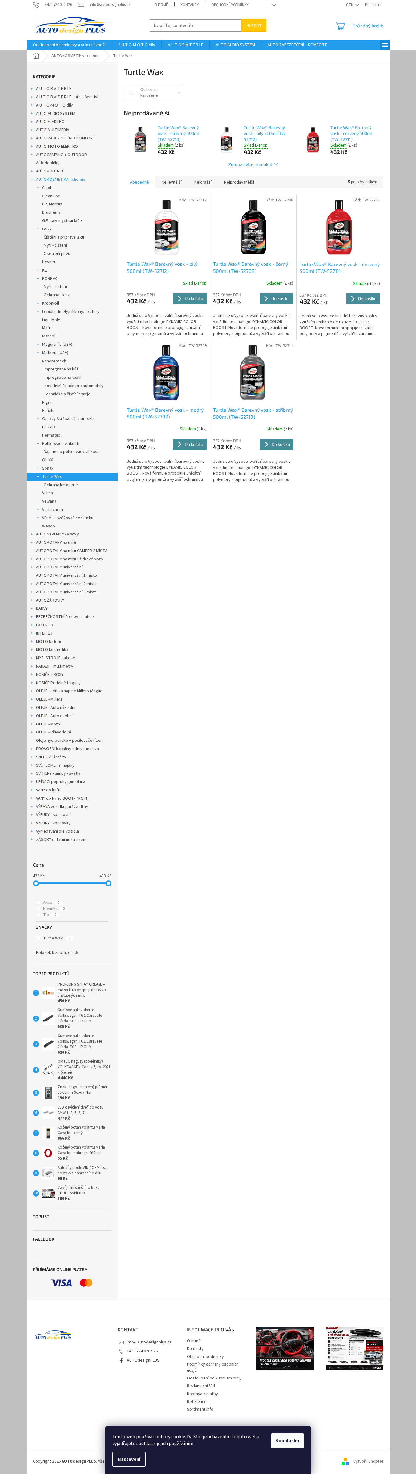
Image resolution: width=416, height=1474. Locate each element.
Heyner (48, 262)
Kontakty (189, 5)
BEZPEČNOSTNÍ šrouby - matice (65, 617)
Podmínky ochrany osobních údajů (213, 1367)
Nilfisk (47, 410)
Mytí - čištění (55, 245)
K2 (44, 270)
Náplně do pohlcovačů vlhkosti (72, 452)
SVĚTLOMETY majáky (55, 765)
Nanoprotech (54, 361)
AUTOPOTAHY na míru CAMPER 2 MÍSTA (71, 551)
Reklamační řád (201, 1386)
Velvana (49, 501)
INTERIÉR (44, 633)
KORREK (49, 279)
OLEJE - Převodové (53, 732)
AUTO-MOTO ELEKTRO (57, 146)
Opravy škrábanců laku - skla (68, 419)
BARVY (42, 608)
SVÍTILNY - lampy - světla (58, 773)
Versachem (52, 510)
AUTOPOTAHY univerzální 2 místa (66, 584)
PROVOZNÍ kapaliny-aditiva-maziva (67, 749)
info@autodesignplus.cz (149, 1342)
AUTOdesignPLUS (143, 1360)
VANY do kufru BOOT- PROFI (61, 798)
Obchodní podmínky (230, 5)
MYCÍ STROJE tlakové (55, 658)
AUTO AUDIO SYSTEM (55, 114)
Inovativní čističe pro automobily (73, 386)
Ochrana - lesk (57, 295)
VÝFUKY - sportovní (53, 815)
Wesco (48, 526)
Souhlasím (287, 1440)
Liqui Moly (51, 320)
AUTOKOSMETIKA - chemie (60, 179)
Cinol (46, 188)
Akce (51, 902)
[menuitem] (69, 45)
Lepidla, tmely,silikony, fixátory (70, 312)
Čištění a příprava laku (64, 237)
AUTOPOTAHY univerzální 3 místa (66, 592)
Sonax (47, 468)
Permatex (51, 435)
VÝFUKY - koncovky (53, 823)
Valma (47, 493)
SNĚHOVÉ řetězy (51, 757)
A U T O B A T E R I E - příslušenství (67, 97)
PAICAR (48, 427)
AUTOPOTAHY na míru (56, 542)
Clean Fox (51, 196)
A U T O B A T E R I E (53, 89)
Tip (49, 915)
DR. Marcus (52, 204)
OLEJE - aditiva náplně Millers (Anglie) (70, 691)
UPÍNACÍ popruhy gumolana (60, 782)
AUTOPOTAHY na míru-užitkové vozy (69, 559)
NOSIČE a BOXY (49, 675)
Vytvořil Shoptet (368, 1461)
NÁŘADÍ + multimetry (54, 666)
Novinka (54, 909)
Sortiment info (200, 1409)
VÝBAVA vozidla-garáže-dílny (62, 807)
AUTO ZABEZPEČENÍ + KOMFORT (65, 138)
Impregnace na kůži (61, 369)
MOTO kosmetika (52, 650)
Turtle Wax (52, 477)
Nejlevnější (172, 182)
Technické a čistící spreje (67, 394)
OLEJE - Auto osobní (54, 716)
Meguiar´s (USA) (57, 344)
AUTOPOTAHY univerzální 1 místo (66, 575)
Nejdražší (203, 182)
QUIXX (47, 460)
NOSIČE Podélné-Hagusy (58, 683)
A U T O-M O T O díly (54, 105)
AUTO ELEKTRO (50, 122)
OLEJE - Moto (48, 724)
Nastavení (129, 1459)
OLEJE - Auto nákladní (55, 708)
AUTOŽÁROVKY (50, 600)
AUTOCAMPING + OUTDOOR (61, 155)
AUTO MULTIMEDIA (52, 130)
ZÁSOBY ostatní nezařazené (62, 840)
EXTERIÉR (44, 625)
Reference (197, 1402)
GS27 (47, 229)
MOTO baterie (49, 642)
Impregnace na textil (62, 377)
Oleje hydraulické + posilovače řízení (69, 740)
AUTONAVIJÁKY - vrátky (57, 534)
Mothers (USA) (55, 353)
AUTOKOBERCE (50, 171)
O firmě (161, 5)
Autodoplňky (47, 163)
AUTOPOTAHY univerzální (59, 567)
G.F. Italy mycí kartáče (62, 221)
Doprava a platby (202, 1394)
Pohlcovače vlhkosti (60, 444)
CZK (350, 5)
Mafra (47, 328)
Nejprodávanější (239, 182)
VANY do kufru (49, 790)
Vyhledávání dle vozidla (57, 831)
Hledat (253, 25)
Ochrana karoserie (61, 485)
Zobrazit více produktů (250, 164)
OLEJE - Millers (49, 699)
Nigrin (47, 402)
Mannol (48, 336)
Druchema (51, 212)
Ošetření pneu (57, 254)
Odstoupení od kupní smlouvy (214, 1378)
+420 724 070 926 (142, 1351)
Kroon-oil (50, 303)
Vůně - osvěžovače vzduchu (67, 518)
